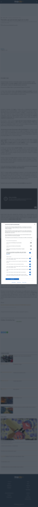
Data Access (19, 282)
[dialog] (19, 253)
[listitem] (19, 240)
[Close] (35, 225)
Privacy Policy (24, 282)
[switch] (30, 242)
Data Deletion (14, 282)
